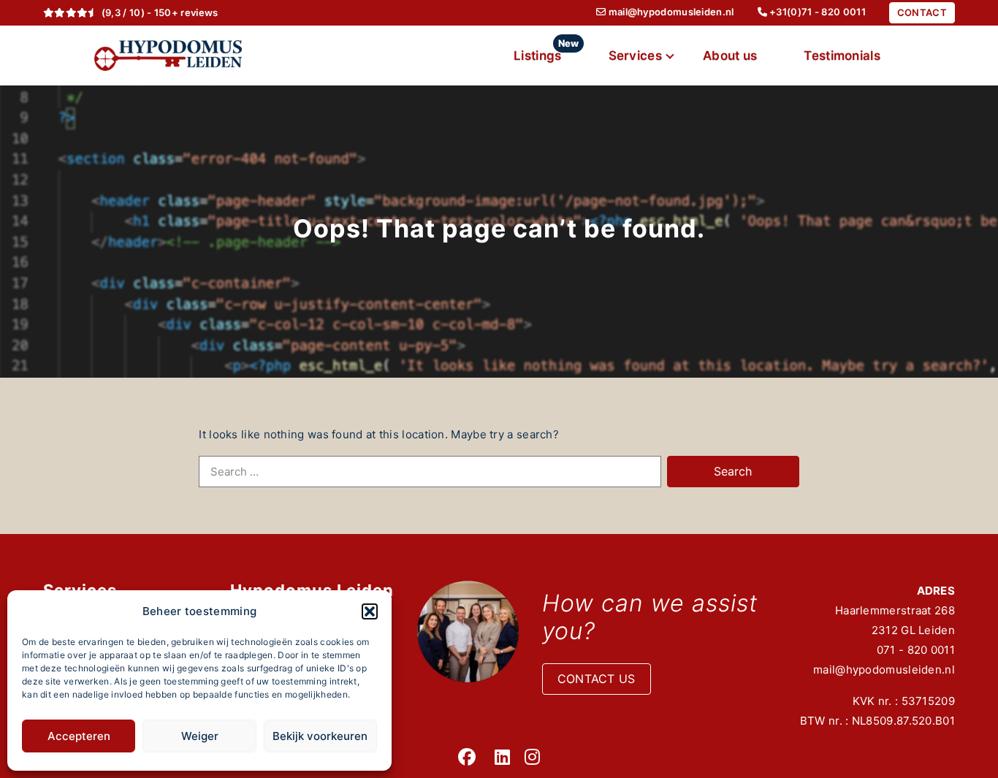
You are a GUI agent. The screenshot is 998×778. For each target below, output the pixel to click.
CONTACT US (596, 678)
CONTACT (922, 12)
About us (730, 55)
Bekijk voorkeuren (320, 736)
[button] (369, 611)
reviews (199, 12)
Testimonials (842, 55)
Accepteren (78, 736)
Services (635, 55)
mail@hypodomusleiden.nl (884, 669)
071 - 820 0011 (916, 650)
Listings (546, 50)
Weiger (199, 736)
